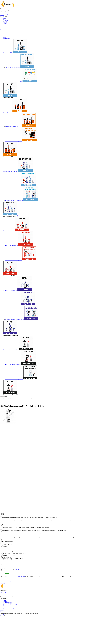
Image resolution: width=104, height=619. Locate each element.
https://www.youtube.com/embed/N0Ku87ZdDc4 (15, 576)
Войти (1, 14)
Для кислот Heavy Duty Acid (9, 230)
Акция (4, 37)
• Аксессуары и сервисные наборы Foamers (14, 200)
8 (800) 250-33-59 (3, 592)
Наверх (1, 610)
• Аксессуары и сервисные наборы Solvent (14, 379)
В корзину (17, 569)
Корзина (2, 15)
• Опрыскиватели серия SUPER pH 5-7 (13, 126)
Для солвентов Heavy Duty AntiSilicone (11, 349)
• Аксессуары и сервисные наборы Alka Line (14, 319)
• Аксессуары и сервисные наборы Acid (13, 260)
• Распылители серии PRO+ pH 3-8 (12, 67)
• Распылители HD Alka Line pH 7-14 (13, 304)
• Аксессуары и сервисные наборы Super (13, 141)
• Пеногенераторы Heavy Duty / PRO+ (13, 185)
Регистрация (6, 14)
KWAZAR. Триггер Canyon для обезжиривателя (10, 580)
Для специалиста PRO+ (8, 52)
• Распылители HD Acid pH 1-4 (11, 245)
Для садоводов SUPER (7, 112)
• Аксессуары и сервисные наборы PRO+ (14, 81)
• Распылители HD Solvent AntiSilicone (13, 364)
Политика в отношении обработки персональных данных (12, 611)
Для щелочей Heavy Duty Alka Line (10, 290)
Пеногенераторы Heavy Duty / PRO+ (10, 171)
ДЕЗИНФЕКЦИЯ (6, 38)
